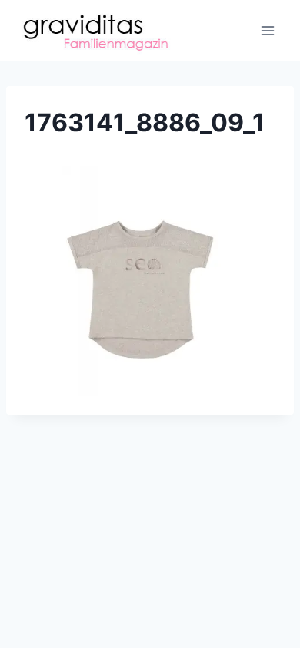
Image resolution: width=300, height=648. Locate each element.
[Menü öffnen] (267, 30)
